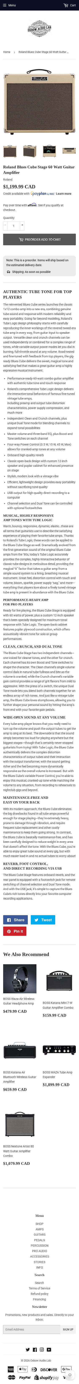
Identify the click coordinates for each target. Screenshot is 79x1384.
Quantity (9, 218)
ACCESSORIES (39, 1256)
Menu (12, 5)
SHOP (39, 1224)
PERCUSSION (39, 1245)
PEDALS (39, 1240)
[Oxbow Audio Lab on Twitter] (28, 1350)
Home (6, 52)
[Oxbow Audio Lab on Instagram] (42, 1350)
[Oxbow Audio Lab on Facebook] (35, 1350)
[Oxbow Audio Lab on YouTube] (49, 1350)
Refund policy (39, 1293)
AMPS (40, 1229)
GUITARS (40, 1234)
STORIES (39, 1262)
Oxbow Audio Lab (40, 1360)
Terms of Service (39, 1288)
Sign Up (68, 1329)
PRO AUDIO (39, 1251)
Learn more (63, 193)
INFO (39, 1267)
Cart (73, 5)
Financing (39, 1299)
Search (39, 1283)
